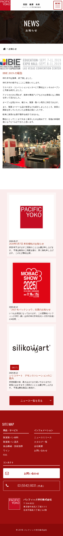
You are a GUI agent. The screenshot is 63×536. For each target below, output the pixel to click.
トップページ (4, 49)
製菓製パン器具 (11, 441)
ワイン (6, 450)
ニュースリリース (43, 437)
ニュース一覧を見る (31, 400)
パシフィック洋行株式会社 (5, 5)
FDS (5, 454)
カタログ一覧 (40, 441)
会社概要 (38, 446)
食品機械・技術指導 (13, 446)
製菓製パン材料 (11, 437)
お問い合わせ (40, 450)
